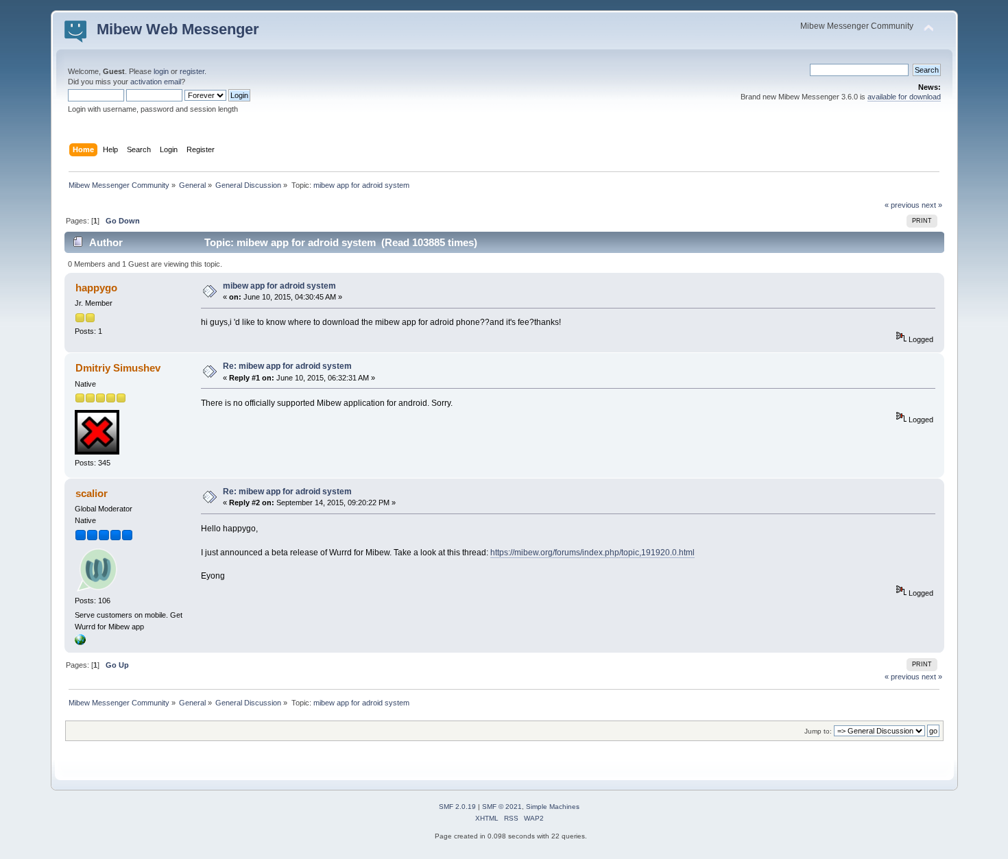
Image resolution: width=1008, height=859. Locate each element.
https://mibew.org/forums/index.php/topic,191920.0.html (592, 552)
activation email (155, 81)
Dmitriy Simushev (117, 368)
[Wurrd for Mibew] (80, 642)
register (192, 71)
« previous (902, 205)
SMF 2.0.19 (457, 806)
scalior (91, 493)
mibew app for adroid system (279, 286)
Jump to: (818, 731)
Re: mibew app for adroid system (287, 366)
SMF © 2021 (502, 806)
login (161, 71)
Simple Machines (552, 806)
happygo (96, 287)
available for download (904, 97)
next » (932, 205)
